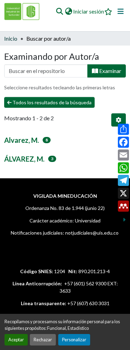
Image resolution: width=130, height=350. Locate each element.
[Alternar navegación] (120, 11)
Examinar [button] (109, 70)
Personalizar (74, 339)
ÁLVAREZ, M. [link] (24, 159)
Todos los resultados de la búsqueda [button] (51, 102)
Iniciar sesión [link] (88, 11)
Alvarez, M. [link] (21, 140)
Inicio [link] (10, 38)
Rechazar (43, 339)
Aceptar (16, 339)
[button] (59, 11)
